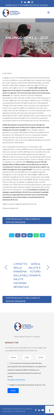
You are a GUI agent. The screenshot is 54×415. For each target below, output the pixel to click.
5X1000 (8, 5)
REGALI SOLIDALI (40, 5)
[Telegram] (42, 235)
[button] (13, 390)
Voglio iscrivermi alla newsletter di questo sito (27, 385)
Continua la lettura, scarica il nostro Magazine (23, 220)
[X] (11, 235)
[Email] (24, 235)
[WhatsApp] (36, 235)
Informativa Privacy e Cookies (27, 336)
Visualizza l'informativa (16, 380)
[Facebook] (18, 235)
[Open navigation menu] (48, 12)
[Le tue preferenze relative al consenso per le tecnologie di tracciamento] (49, 410)
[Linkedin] (30, 235)
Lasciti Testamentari (22, 5)
